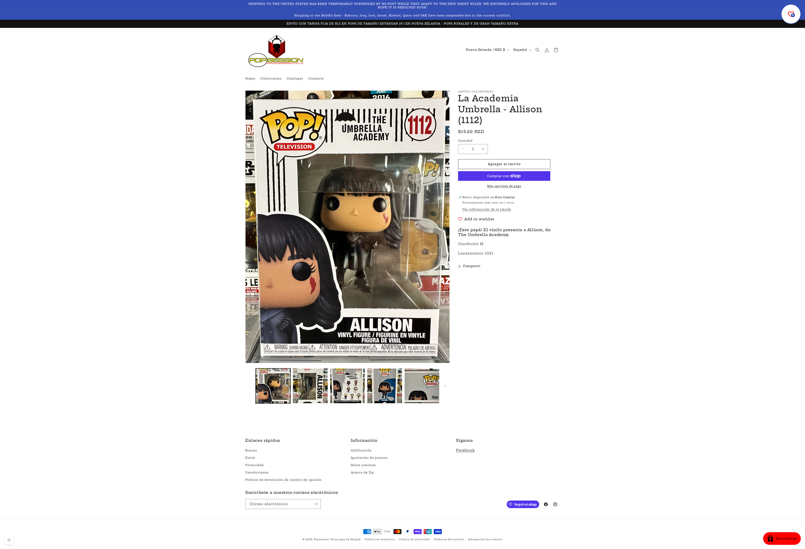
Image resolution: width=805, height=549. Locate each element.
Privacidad (254, 465)
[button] (537, 50)
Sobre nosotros (363, 465)
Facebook (465, 450)
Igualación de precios (369, 458)
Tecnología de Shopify (345, 539)
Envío (250, 458)
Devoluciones (257, 472)
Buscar (251, 450)
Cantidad (465, 140)
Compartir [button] (471, 266)
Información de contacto (485, 539)
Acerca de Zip (362, 472)
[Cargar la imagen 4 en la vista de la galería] (384, 385)
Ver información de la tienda (486, 209)
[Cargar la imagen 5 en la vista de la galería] (421, 385)
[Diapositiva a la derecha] (445, 385)
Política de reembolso (380, 539)
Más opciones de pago (504, 186)
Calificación (361, 450)
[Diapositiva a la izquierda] (249, 385)
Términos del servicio (449, 539)
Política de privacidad (414, 539)
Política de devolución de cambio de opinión (283, 480)
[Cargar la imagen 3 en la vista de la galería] (347, 385)
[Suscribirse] (316, 504)
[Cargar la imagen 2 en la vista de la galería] (310, 385)
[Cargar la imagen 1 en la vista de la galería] (273, 385)
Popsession (321, 539)
